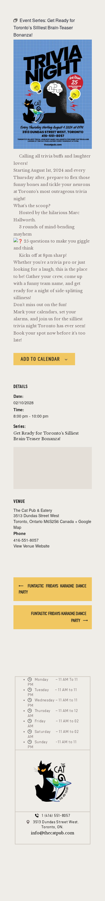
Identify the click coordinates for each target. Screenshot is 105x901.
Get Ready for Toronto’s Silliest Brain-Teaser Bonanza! (46, 436)
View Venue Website (31, 546)
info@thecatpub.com (52, 832)
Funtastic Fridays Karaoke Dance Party (53, 588)
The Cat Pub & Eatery (32, 510)
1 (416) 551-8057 (56, 815)
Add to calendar (40, 359)
